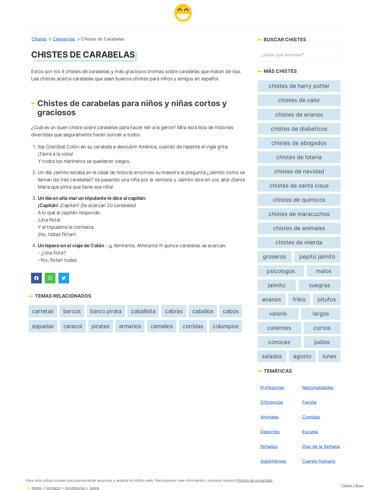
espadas (43, 326)
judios (322, 342)
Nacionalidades (317, 387)
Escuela (310, 431)
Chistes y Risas (352, 485)
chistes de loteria (299, 157)
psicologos (281, 271)
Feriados (269, 446)
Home (37, 488)
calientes (279, 327)
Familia (309, 402)
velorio (278, 313)
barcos (72, 311)
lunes (330, 356)
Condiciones (75, 488)
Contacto (53, 488)
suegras (319, 285)
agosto (302, 356)
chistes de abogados (299, 143)
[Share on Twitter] (63, 278)
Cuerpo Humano (318, 461)
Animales (269, 417)
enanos (271, 299)
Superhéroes (273, 461)
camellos (162, 326)
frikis (299, 299)
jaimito (276, 285)
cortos (322, 327)
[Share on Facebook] (36, 278)
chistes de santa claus (299, 185)
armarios (130, 326)
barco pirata (105, 311)
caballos (203, 311)
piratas (100, 326)
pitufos (327, 299)
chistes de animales (299, 228)
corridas (192, 326)
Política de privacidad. (255, 480)
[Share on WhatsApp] (50, 278)
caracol (73, 326)
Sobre (94, 488)
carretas (43, 311)
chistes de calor (299, 100)
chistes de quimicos (299, 199)
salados (272, 356)
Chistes (39, 39)
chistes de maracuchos (299, 214)
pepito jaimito (317, 256)
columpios (225, 326)
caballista (143, 311)
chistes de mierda (299, 242)
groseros (274, 256)
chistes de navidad (299, 171)
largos (321, 313)
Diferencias (271, 402)
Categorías (64, 39)
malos (323, 271)
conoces (279, 342)
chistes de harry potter (299, 86)
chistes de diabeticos (299, 128)
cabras (174, 311)
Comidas (311, 417)
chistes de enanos (299, 114)
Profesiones (272, 387)
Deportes (269, 431)
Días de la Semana (321, 446)
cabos (230, 311)
